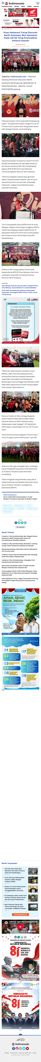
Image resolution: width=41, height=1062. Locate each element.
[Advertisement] (20, 775)
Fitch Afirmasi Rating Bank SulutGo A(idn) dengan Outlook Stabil (14, 879)
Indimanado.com (18, 76)
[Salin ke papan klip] (25, 522)
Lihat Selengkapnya (20, 914)
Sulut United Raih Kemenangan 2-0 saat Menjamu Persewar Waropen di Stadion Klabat (20, 498)
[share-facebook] (16, 522)
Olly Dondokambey (8, 508)
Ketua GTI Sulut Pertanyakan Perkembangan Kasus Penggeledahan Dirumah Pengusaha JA (15, 889)
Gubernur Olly (7, 505)
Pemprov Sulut (7, 6)
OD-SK (29, 505)
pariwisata (21, 508)
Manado (37, 6)
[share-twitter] (19, 522)
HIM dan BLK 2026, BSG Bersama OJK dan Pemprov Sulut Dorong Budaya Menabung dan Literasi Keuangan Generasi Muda (15, 871)
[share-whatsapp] (22, 522)
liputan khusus (19, 505)
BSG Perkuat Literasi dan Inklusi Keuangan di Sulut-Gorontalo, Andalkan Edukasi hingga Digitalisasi (15, 906)
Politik (29, 6)
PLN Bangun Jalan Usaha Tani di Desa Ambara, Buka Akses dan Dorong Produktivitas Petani (16, 897)
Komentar (21, 527)
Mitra (23, 6)
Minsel (16, 6)
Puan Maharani (7, 511)
